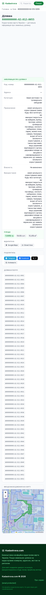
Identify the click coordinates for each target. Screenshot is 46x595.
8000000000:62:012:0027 (14, 375)
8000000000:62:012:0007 (14, 296)
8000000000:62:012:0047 (14, 454)
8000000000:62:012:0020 (14, 346)
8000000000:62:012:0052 (14, 475)
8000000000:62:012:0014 (14, 321)
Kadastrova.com (14, 550)
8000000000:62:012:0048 (14, 458)
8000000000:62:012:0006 (14, 292)
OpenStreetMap (30, 532)
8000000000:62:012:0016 (14, 329)
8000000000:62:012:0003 (14, 280)
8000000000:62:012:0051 (14, 470)
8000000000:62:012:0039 (14, 421)
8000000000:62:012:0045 (14, 446)
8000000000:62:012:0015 (14, 325)
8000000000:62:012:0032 (14, 396)
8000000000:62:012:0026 (14, 371)
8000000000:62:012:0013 (14, 317)
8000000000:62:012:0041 (14, 429)
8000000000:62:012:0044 (14, 441)
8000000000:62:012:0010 (14, 304)
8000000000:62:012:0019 (14, 342)
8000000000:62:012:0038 (14, 417)
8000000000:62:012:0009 (14, 300)
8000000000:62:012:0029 (14, 383)
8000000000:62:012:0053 (14, 479)
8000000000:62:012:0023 (14, 358)
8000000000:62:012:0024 (14, 363)
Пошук (39, 3)
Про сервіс (39, 580)
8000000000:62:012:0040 (14, 425)
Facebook (25, 258)
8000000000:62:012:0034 (14, 404)
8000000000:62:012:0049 (14, 462)
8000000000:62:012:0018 (14, 338)
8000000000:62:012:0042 (14, 433)
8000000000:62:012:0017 (14, 334)
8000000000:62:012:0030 (14, 387)
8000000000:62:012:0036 (14, 412)
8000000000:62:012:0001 (14, 275)
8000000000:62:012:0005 (14, 288)
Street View (28, 245)
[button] (5, 492)
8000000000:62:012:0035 (14, 408)
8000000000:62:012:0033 (14, 400)
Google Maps (13, 245)
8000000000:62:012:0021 (14, 350)
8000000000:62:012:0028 (14, 379)
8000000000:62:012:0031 (14, 392)
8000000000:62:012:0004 (14, 284)
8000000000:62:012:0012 (14, 313)
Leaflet (19, 532)
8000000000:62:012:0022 (14, 354)
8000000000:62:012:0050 (14, 466)
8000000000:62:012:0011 (14, 309)
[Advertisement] (23, 52)
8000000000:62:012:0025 (14, 367)
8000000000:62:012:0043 (14, 437)
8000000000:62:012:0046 (14, 450)
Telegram (11, 258)
